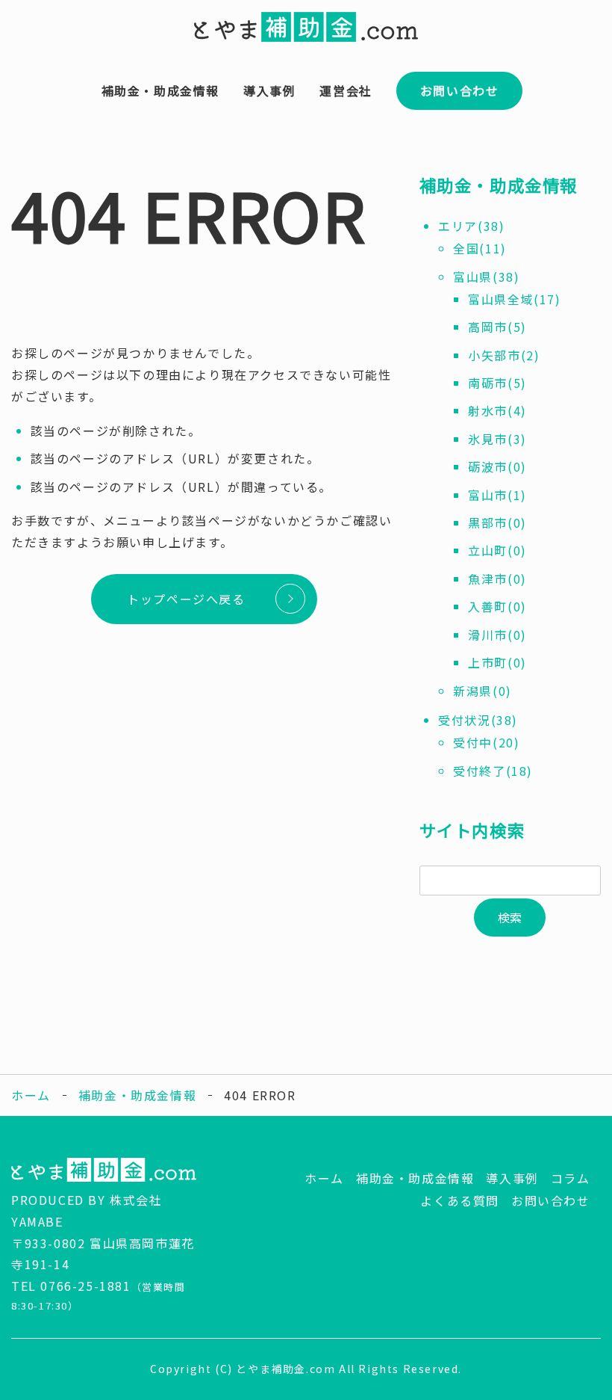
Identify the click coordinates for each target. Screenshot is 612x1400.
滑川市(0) (497, 635)
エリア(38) (471, 226)
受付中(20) (486, 742)
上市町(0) (497, 662)
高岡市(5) (497, 327)
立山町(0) (497, 550)
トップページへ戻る (186, 599)
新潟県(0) (482, 691)
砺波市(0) (497, 466)
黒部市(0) (497, 522)
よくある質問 (459, 1200)
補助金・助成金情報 (160, 90)
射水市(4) (497, 410)
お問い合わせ (459, 90)
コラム (570, 1178)
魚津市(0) (497, 579)
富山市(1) (497, 495)
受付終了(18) (493, 771)
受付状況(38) (478, 720)
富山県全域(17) (514, 299)
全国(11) (480, 248)
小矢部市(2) (504, 355)
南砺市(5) (497, 383)
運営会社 (345, 90)
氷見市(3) (497, 439)
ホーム (31, 1095)
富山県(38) (486, 277)
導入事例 (269, 90)
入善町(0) (497, 606)
